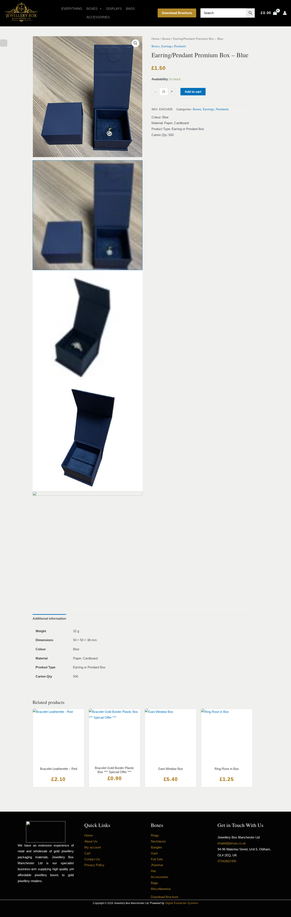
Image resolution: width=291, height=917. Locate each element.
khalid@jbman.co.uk (232, 843)
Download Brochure (177, 13)
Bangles (156, 847)
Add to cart (193, 91)
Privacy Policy (94, 865)
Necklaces (158, 841)
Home (155, 38)
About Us (90, 841)
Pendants (180, 46)
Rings (155, 835)
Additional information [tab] (49, 618)
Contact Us (92, 859)
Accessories (98, 17)
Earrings (166, 46)
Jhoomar (157, 865)
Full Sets (157, 859)
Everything (71, 8)
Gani (154, 853)
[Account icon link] (285, 13)
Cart (87, 853)
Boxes (92, 8)
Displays (114, 8)
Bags (130, 8)
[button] (135, 43)
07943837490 (227, 861)
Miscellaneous (161, 889)
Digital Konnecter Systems (181, 903)
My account (92, 847)
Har (153, 871)
